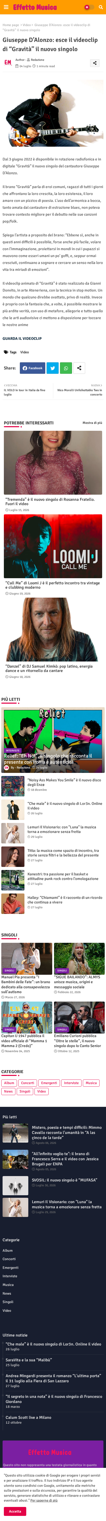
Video (27, 25)
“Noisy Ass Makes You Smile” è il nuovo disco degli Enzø (64, 782)
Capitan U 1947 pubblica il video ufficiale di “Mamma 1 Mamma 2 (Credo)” (24, 1041)
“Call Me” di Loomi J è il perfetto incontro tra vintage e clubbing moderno (52, 585)
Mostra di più (92, 423)
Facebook (35, 368)
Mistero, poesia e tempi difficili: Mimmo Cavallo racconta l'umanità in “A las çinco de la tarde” (67, 1132)
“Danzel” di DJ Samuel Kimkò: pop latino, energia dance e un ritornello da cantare (49, 668)
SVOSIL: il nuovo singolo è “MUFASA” (64, 1180)
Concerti (27, 1083)
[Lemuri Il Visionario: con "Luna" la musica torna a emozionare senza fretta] (12, 833)
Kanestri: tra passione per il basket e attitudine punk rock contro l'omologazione (63, 876)
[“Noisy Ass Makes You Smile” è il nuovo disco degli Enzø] (12, 786)
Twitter (53, 368)
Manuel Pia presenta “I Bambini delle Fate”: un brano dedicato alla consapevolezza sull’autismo (25, 984)
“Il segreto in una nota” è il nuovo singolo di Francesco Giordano (54, 1399)
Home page (11, 25)
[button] (101, 7)
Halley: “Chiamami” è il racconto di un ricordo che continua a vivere (65, 899)
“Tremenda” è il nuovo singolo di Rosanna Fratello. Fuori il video (50, 501)
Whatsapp (66, 368)
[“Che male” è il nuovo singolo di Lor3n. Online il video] (12, 809)
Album (9, 1083)
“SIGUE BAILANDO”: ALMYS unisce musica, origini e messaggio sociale (77, 982)
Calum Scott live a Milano (28, 1417)
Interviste (71, 1083)
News (8, 1091)
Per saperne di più (44, 1500)
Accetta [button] (15, 1511)
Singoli (25, 1091)
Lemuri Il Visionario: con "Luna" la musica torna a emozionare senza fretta (62, 829)
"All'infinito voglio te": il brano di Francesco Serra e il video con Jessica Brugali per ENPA (65, 1159)
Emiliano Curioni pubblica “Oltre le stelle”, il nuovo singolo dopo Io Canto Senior (77, 1041)
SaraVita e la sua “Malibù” (29, 1360)
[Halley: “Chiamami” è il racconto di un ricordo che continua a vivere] (12, 903)
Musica (91, 1083)
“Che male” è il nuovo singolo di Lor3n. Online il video (65, 805)
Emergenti (49, 1083)
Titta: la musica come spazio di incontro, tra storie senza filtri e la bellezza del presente (63, 852)
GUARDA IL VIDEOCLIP (22, 338)
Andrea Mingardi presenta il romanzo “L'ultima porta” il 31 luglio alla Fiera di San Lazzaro (53, 1378)
